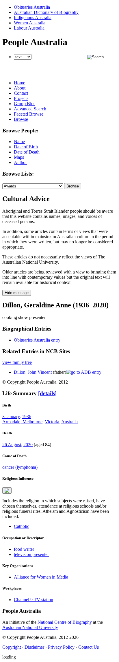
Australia (69, 421)
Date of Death (27, 151)
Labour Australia (29, 27)
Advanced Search (30, 108)
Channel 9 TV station (33, 599)
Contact (21, 93)
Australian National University (30, 627)
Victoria (52, 421)
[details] (47, 393)
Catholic (21, 526)
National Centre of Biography (65, 622)
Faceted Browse (28, 114)
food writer (24, 549)
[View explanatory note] (7, 490)
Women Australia (29, 22)
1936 (26, 416)
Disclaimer (34, 647)
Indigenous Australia (32, 17)
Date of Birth (26, 146)
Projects (21, 98)
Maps (19, 157)
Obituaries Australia (32, 7)
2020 (28, 444)
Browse (21, 119)
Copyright (11, 647)
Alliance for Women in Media (41, 577)
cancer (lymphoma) (20, 467)
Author (20, 162)
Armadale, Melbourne (22, 421)
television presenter (31, 554)
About (19, 87)
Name (19, 141)
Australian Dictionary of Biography (46, 12)
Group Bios (24, 103)
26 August (11, 444)
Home (19, 82)
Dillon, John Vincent (33, 372)
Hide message (17, 293)
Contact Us (88, 647)
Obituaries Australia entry (37, 340)
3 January (11, 416)
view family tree (17, 362)
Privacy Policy (61, 647)
